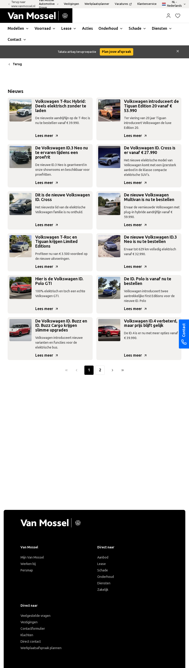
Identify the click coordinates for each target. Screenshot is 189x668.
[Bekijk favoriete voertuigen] (177, 15)
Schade (102, 570)
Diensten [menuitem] (159, 28)
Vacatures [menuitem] (121, 4)
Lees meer (44, 135)
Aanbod (102, 557)
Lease (101, 564)
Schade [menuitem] (135, 28)
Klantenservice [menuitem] (147, 4)
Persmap (27, 570)
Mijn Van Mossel (32, 557)
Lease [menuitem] (66, 28)
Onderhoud (105, 577)
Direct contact (31, 642)
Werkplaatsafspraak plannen (41, 648)
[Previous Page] (76, 370)
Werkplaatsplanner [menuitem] (97, 4)
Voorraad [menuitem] (43, 28)
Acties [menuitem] (87, 28)
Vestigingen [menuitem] (71, 4)
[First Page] (66, 370)
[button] (168, 15)
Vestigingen (29, 622)
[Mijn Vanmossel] (168, 15)
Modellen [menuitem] (16, 28)
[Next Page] (112, 370)
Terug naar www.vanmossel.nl (23, 4)
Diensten (103, 583)
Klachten (27, 635)
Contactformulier (33, 629)
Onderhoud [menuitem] (108, 28)
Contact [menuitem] (14, 39)
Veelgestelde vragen (35, 616)
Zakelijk (102, 590)
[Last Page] (122, 370)
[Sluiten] (177, 51)
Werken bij (28, 564)
